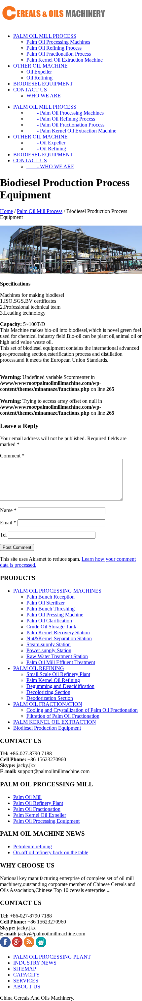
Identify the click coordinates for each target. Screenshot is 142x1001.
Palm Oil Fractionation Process (58, 54)
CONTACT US (30, 89)
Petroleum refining (32, 846)
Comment (12, 455)
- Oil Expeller (45, 142)
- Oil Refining (46, 148)
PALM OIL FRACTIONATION (47, 704)
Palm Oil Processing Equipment (46, 821)
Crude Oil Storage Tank (51, 626)
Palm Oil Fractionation (36, 809)
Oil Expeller (39, 72)
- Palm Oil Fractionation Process (65, 125)
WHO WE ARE (43, 95)
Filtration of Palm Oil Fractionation (62, 716)
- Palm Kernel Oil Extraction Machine (71, 130)
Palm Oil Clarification (49, 620)
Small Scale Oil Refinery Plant (58, 674)
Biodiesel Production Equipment (47, 728)
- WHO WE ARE (50, 166)
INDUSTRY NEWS (34, 963)
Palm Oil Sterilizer (45, 603)
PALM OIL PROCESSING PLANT (52, 957)
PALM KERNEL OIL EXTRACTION (54, 722)
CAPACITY (26, 974)
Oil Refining (39, 77)
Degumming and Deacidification (60, 686)
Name (8, 510)
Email (8, 522)
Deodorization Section (49, 698)
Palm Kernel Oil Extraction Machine (64, 60)
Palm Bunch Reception (50, 597)
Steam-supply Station (48, 644)
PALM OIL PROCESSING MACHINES (57, 591)
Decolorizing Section (48, 692)
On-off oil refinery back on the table (50, 852)
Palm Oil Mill (27, 797)
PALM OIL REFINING (38, 668)
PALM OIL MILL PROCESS (44, 36)
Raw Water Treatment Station (57, 656)
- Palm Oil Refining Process (60, 119)
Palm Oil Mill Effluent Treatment (60, 662)
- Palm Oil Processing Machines (65, 113)
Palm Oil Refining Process (54, 48)
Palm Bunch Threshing (50, 608)
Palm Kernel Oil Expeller (39, 815)
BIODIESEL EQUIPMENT (43, 83)
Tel (3, 535)
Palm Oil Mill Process (39, 211)
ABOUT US (26, 986)
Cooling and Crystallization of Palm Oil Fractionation (82, 710)
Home (6, 211)
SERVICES (25, 980)
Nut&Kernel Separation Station (59, 638)
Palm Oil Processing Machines (58, 42)
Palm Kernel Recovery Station (58, 632)
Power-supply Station (48, 650)
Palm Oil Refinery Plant (38, 803)
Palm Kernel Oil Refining (53, 680)
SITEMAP (24, 969)
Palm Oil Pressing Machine (54, 614)
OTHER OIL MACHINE (40, 66)
